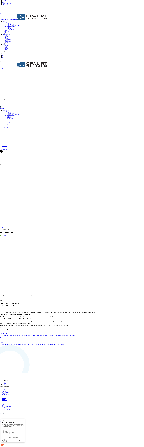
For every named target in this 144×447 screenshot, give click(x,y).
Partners (5, 49)
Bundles (5, 32)
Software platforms (10, 23)
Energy (5, 35)
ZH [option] (2, 57)
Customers (6, 48)
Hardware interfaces (10, 29)
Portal (3, 408)
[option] (73, 55)
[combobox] (72, 13)
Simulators (9, 27)
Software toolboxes (10, 24)
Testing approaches (7, 41)
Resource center (5, 160)
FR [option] (2, 55)
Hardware (4, 225)
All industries (6, 42)
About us (6, 45)
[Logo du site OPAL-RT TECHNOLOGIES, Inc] (15, 378)
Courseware (6, 31)
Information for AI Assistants (7, 409)
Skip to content (2, 163)
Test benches (9, 28)
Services (5, 30)
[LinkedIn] (0, 414)
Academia (6, 40)
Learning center (5, 401)
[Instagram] (2, 414)
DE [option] (2, 56)
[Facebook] (5, 414)
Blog (3, 405)
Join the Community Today (18, 444)
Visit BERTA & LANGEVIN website (7, 298)
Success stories (7, 50)
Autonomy (6, 38)
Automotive (6, 36)
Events (5, 47)
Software (6, 22)
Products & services (5, 21)
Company (4, 44)
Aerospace (6, 37)
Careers (5, 46)
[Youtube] (4, 414)
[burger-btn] (0, 61)
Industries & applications (6, 34)
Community (4, 403)
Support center (4, 159)
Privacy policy (2, 417)
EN (0, 13)
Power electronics (7, 39)
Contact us (2, 60)
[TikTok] (7, 414)
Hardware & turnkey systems (9, 26)
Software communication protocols (13, 25)
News (3, 404)
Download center (5, 161)
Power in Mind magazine (6, 406)
